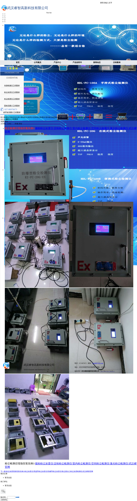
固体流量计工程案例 (12, 106)
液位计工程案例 (12, 119)
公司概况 (37, 62)
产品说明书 (77, 62)
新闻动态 (97, 62)
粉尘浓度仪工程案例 (12, 92)
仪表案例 (116, 62)
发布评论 (4, 499)
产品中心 (57, 62)
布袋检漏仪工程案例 (12, 85)
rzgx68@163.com (97, 363)
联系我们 (17, 67)
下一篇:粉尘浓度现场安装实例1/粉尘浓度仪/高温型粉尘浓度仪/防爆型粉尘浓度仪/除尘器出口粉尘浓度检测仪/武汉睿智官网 (47, 471)
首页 (18, 62)
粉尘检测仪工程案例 (12, 99)
